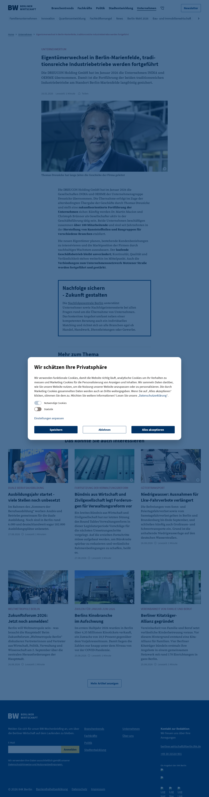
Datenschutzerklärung (153, 395)
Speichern (56, 430)
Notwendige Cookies (55, 403)
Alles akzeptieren (153, 430)
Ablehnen (105, 430)
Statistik (48, 409)
